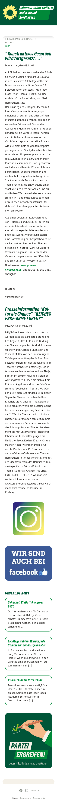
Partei (8, 42)
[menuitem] (25, 798)
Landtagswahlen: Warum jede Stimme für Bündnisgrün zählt (26, 643)
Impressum (25, 798)
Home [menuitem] (15, 798)
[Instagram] (27, 790)
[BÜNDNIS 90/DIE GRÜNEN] (10, 12)
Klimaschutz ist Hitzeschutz (25, 680)
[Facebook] (21, 790)
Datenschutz (39, 798)
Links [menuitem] (33, 790)
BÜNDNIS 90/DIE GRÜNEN (36, 8)
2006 (7, 46)
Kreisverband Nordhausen (20, 39)
